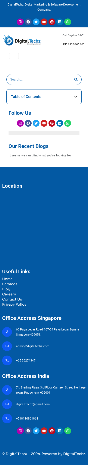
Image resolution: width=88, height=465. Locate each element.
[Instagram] (20, 21)
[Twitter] (36, 21)
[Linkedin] (59, 21)
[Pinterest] (51, 21)
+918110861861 (74, 44)
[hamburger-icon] (14, 56)
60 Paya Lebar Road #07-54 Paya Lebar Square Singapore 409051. (47, 332)
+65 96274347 (25, 360)
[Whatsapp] (67, 21)
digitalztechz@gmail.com (33, 404)
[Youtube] (44, 21)
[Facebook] (28, 21)
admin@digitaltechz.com (33, 346)
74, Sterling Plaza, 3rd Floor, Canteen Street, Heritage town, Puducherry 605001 (50, 390)
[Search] (76, 79)
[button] (75, 96)
